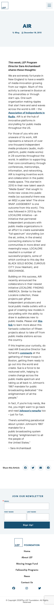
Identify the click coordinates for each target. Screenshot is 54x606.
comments (26, 353)
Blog (17, 32)
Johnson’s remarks (30, 411)
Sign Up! (28, 525)
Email (6, 501)
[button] (25, 468)
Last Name (31, 512)
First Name (9, 512)
